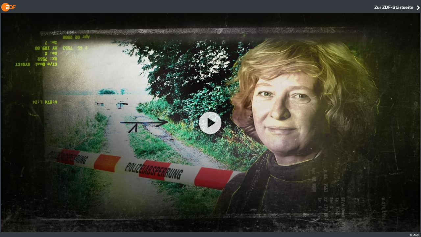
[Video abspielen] (210, 123)
